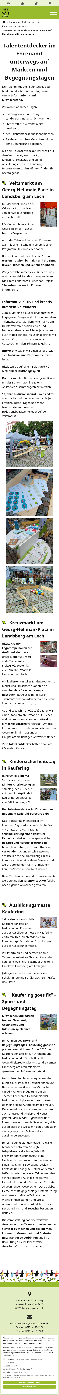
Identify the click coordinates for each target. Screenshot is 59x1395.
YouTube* (9, 1363)
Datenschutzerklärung (33, 1343)
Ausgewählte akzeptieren (29, 1382)
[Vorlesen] (50, 3)
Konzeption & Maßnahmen (23, 22)
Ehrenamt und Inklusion (14, 26)
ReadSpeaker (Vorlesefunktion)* (18, 1369)
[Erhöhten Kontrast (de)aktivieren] (9, 3)
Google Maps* (11, 1366)
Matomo (15, 1372)
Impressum (52, 1391)
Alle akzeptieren (29, 1387)
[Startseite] (4, 22)
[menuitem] (9, 3)
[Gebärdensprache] (36, 3)
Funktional (24, 1360)
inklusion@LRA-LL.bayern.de (33, 1323)
